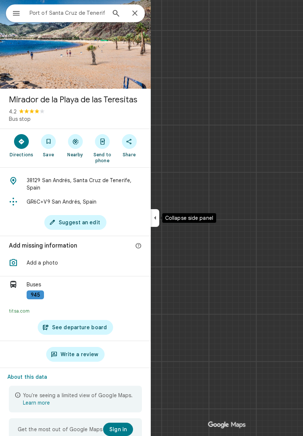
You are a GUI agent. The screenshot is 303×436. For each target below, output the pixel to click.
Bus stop (20, 119)
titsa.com (19, 311)
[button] (75, 262)
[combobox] (68, 12)
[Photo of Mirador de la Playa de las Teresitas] (75, 44)
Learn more (36, 402)
